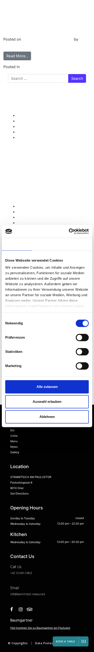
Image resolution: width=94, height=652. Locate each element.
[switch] (82, 337)
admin (84, 39)
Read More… (17, 55)
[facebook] (11, 611)
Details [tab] (47, 244)
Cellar (14, 435)
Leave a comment (50, 66)
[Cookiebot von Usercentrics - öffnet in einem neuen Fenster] (69, 231)
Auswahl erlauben (47, 401)
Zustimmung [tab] (17, 244)
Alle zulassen (47, 387)
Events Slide (27, 126)
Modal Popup (28, 115)
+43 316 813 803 (21, 573)
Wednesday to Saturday (25, 523)
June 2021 (26, 211)
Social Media (28, 132)
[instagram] (20, 611)
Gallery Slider (32, 28)
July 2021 (25, 206)
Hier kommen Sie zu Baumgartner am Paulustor (40, 628)
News (14, 446)
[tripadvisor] (29, 611)
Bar (12, 430)
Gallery (27, 66)
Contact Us (22, 556)
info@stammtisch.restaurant (27, 594)
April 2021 (26, 222)
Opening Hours (30, 137)
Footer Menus (29, 121)
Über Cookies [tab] (77, 244)
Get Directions (19, 493)
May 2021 (25, 217)
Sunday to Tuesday (22, 518)
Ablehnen (47, 417)
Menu (14, 441)
